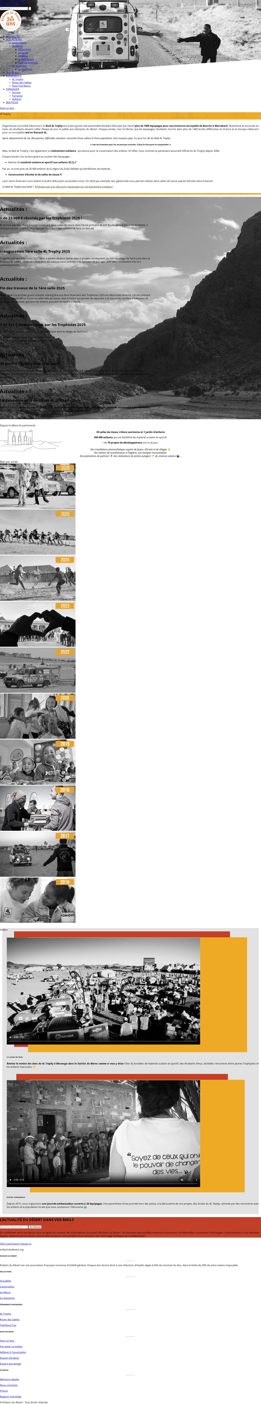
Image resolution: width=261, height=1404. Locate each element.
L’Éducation (24, 49)
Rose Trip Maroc (21, 85)
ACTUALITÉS (13, 36)
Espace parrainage (10, 1363)
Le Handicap (25, 69)
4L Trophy (17, 79)
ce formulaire (102, 228)
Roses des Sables (22, 82)
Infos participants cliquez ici (15, 1243)
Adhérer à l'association (13, 1352)
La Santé (23, 52)
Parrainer (17, 95)
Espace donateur (9, 1358)
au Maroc (5, 1292)
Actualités (5, 1281)
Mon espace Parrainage (13, 1)
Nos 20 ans (12, 72)
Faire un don (7, 108)
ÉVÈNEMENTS (13, 76)
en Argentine (7, 1298)
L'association (7, 1286)
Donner (16, 92)
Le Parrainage (26, 59)
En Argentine (19, 66)
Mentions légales (9, 1379)
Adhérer (16, 99)
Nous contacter (9, 1385)
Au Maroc (17, 46)
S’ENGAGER (12, 89)
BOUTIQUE (12, 102)
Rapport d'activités (10, 1396)
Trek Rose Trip (8, 1325)
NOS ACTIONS (14, 39)
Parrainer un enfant (11, 1346)
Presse (4, 1391)
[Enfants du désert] (10, 30)
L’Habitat (23, 56)
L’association (19, 42)
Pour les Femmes (28, 62)
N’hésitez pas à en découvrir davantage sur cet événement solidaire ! (74, 186)
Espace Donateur (10, 5)
